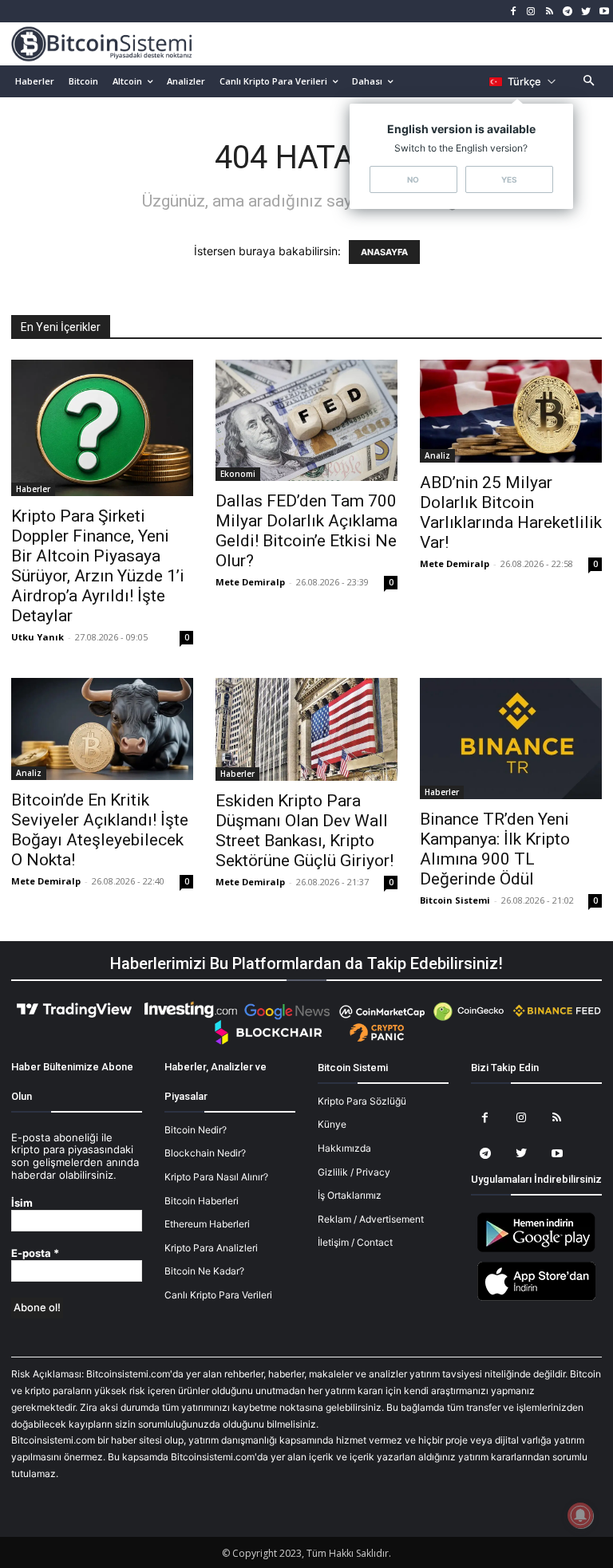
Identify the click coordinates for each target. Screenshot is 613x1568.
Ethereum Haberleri (207, 1224)
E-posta (35, 1253)
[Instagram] (531, 11)
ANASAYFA (384, 252)
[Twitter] (585, 11)
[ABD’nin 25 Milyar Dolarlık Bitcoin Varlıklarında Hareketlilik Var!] (511, 411)
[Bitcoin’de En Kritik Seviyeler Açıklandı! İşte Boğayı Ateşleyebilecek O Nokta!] (102, 729)
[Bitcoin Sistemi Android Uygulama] (536, 1249)
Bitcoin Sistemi (455, 900)
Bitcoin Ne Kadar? (204, 1271)
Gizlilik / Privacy (354, 1172)
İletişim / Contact (355, 1242)
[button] (589, 81)
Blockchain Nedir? (205, 1153)
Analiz (437, 455)
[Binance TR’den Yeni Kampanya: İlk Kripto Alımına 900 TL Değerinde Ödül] (511, 738)
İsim (22, 1203)
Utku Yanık (37, 637)
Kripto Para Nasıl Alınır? (216, 1177)
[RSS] (549, 11)
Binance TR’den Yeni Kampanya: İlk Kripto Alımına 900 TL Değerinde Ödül (495, 849)
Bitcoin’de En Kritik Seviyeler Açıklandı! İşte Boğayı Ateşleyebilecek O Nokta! (99, 829)
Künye (332, 1124)
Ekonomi (237, 473)
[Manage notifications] (580, 1515)
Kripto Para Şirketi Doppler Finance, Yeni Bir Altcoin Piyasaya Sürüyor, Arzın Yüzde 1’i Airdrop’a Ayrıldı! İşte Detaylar (97, 565)
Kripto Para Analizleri (211, 1248)
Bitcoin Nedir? (195, 1130)
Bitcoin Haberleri (201, 1201)
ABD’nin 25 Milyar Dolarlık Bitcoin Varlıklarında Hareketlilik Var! (511, 512)
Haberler (33, 488)
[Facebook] (513, 11)
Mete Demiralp (250, 582)
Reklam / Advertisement (371, 1219)
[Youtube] (604, 11)
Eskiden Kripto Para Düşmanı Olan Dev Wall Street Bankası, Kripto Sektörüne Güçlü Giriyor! (305, 830)
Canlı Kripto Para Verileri (218, 1295)
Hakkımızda (344, 1148)
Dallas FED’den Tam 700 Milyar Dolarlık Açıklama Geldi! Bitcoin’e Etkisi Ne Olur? (306, 530)
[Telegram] (568, 11)
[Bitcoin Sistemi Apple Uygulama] (536, 1298)
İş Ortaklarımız (350, 1195)
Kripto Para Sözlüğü (362, 1101)
